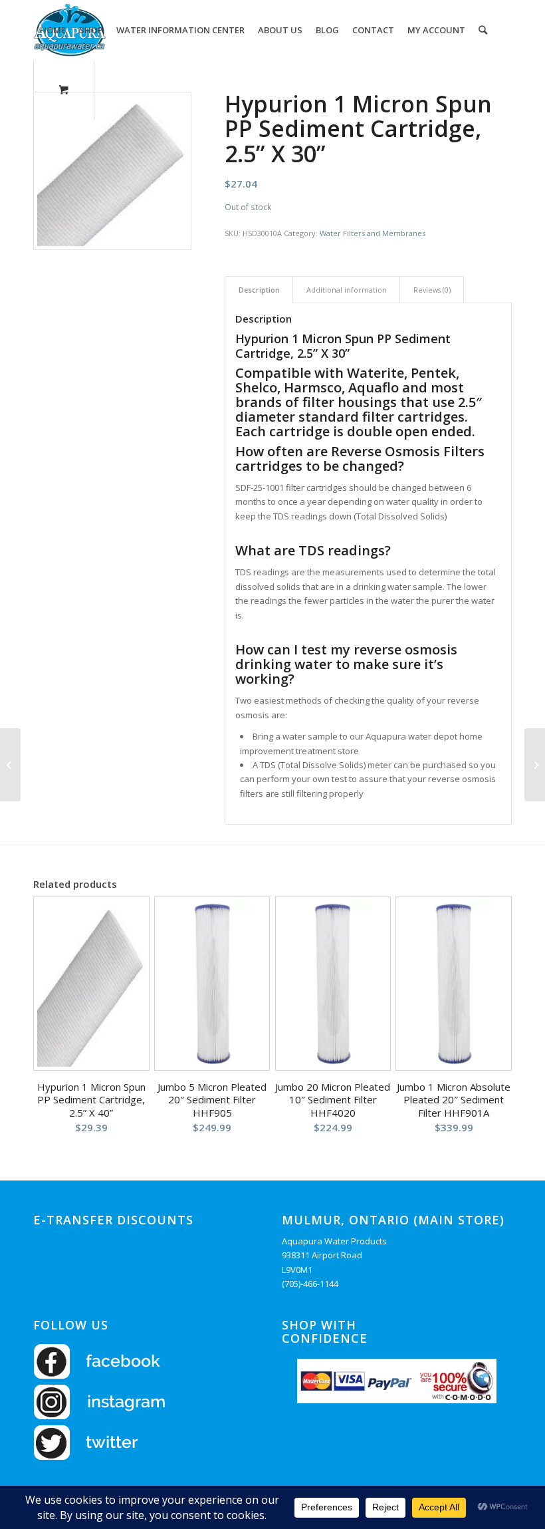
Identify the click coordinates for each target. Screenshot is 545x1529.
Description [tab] (259, 290)
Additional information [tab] (346, 290)
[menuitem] (52, 30)
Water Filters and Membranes (372, 233)
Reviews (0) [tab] (432, 290)
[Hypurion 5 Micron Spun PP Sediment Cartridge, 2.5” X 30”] (534, 764)
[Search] (483, 30)
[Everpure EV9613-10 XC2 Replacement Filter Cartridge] (10, 764)
